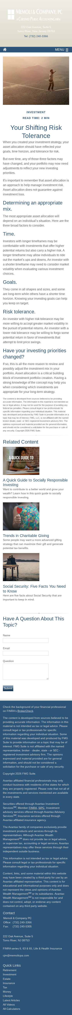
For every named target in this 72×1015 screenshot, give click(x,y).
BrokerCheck (25, 710)
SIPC (41, 807)
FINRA (33, 807)
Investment (9, 974)
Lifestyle (8, 995)
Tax (5, 987)
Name (6, 635)
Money (7, 991)
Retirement (9, 970)
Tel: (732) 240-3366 (36, 36)
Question (8, 661)
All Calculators (11, 1008)
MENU (59, 49)
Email (6, 648)
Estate (7, 978)
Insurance (9, 983)
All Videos (9, 1004)
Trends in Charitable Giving (26, 536)
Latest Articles (11, 1000)
